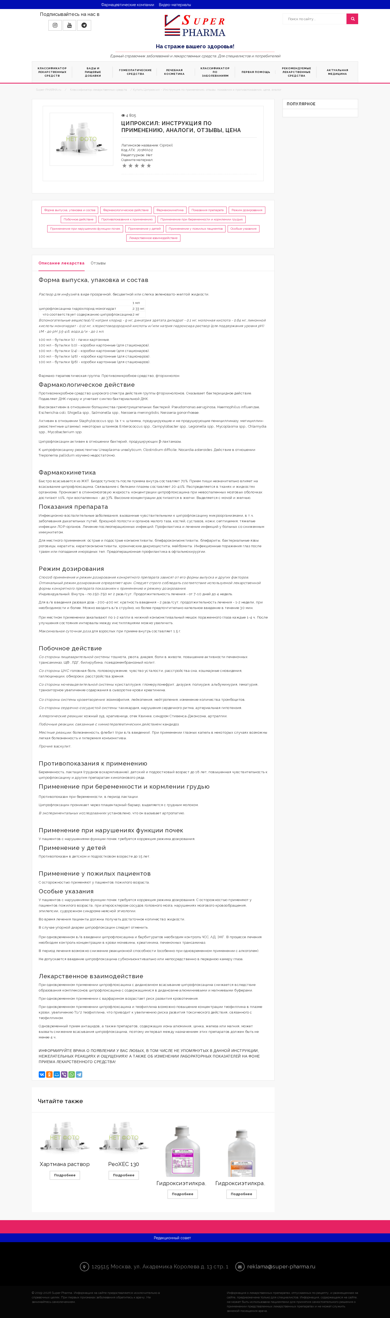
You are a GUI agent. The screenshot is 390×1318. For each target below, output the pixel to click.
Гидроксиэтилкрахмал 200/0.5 (198, 1183)
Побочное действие (78, 219)
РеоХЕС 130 (123, 1164)
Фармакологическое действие (126, 210)
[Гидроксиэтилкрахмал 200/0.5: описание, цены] (183, 1154)
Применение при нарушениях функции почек (85, 228)
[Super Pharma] (195, 25)
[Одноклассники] (49, 1074)
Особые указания (244, 228)
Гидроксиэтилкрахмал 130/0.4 (256, 1183)
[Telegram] (79, 1074)
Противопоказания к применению (127, 219)
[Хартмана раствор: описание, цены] (64, 1138)
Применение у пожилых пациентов (196, 228)
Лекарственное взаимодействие (153, 238)
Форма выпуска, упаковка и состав (69, 210)
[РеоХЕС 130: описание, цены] (123, 1138)
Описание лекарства (61, 263)
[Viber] (64, 1074)
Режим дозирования (247, 210)
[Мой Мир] (57, 1074)
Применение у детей (144, 228)
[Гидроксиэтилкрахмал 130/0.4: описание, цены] (241, 1167)
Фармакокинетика (170, 210)
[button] (55, 25)
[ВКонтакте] (42, 1074)
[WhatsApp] (71, 1074)
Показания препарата (208, 210)
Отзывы (98, 263)
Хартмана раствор (65, 1164)
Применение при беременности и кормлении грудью (202, 219)
